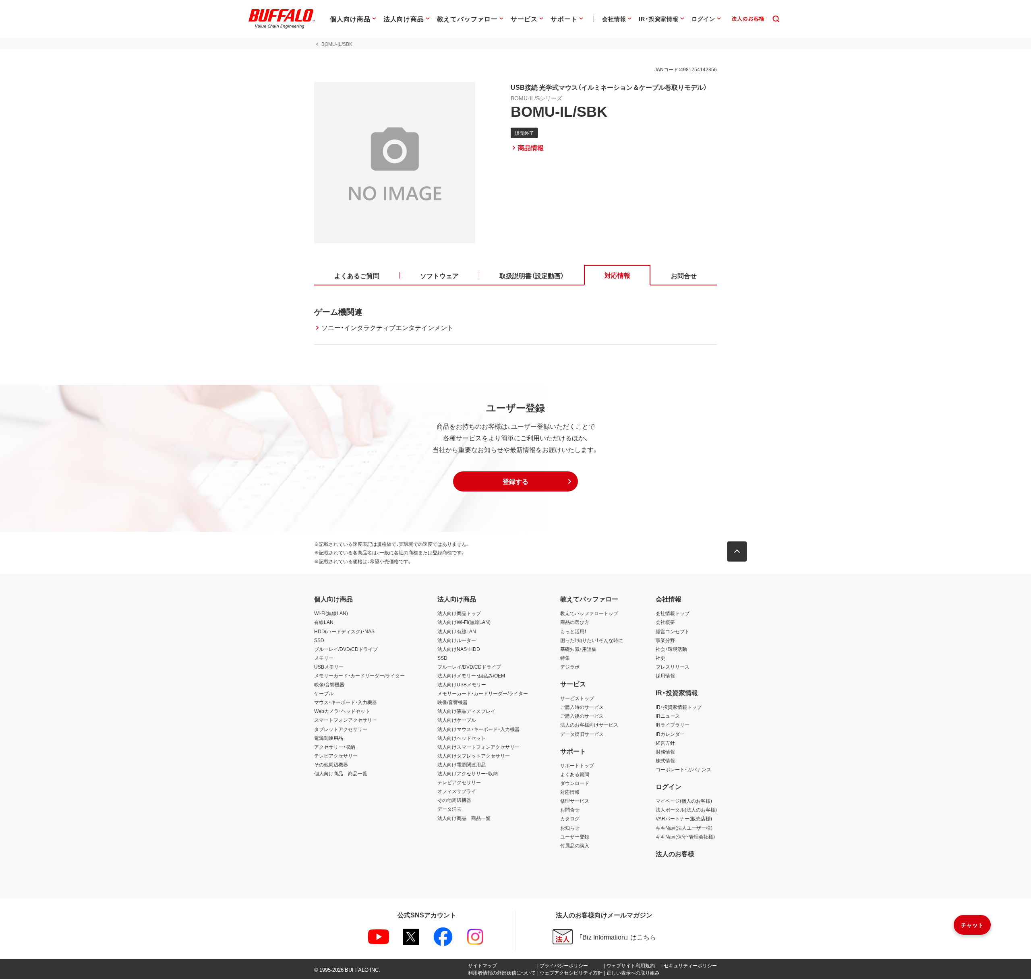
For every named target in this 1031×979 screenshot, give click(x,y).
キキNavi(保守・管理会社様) (685, 836)
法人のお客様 (675, 853)
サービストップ (577, 698)
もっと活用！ (573, 631)
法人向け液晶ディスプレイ (466, 711)
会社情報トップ (672, 613)
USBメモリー (329, 666)
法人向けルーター (456, 640)
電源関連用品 (328, 737)
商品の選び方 (574, 622)
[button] (515, 481)
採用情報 (665, 675)
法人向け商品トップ (459, 613)
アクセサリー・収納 (334, 746)
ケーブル (323, 693)
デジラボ (570, 666)
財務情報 (665, 751)
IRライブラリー (672, 724)
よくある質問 (574, 774)
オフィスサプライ (456, 791)
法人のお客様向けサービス (589, 724)
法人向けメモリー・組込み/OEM (471, 675)
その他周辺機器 (331, 764)
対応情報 (570, 791)
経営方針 (665, 742)
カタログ (570, 818)
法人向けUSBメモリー (461, 684)
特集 (565, 657)
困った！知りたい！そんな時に (591, 640)
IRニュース (668, 715)
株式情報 (665, 760)
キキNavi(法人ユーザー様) (684, 827)
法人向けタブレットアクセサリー (473, 755)
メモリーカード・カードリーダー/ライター (359, 675)
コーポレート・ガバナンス (683, 769)
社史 (660, 657)
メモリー (323, 657)
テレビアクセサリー (336, 755)
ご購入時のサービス (582, 706)
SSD (319, 640)
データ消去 (449, 808)
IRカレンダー (670, 733)
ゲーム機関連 (338, 311)
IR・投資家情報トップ (679, 706)
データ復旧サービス (582, 733)
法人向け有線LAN (456, 631)
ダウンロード (574, 783)
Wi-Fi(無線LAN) (331, 613)
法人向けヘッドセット (461, 737)
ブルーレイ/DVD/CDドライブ (346, 649)
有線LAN (323, 622)
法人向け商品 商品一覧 (464, 818)
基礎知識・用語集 (578, 649)
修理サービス (574, 800)
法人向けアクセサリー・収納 (467, 773)
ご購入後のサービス (582, 715)
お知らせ (570, 827)
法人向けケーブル (456, 719)
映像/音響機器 (329, 684)
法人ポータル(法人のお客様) (686, 809)
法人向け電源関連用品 (461, 764)
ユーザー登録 (574, 836)
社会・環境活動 (671, 649)
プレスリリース (672, 666)
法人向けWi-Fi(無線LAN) (464, 622)
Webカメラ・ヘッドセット (342, 711)
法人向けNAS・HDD (458, 649)
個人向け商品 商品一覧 (340, 773)
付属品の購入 (574, 845)
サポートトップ (577, 765)
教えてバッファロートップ (589, 613)
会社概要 (665, 622)
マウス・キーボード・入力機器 (345, 702)
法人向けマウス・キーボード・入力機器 (478, 729)
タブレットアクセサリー (340, 729)
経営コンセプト (672, 631)
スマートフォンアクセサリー (345, 719)
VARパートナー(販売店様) (684, 818)
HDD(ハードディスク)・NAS (344, 631)
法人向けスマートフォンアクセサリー (478, 746)
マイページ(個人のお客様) (684, 800)
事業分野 (665, 640)
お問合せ (570, 809)
